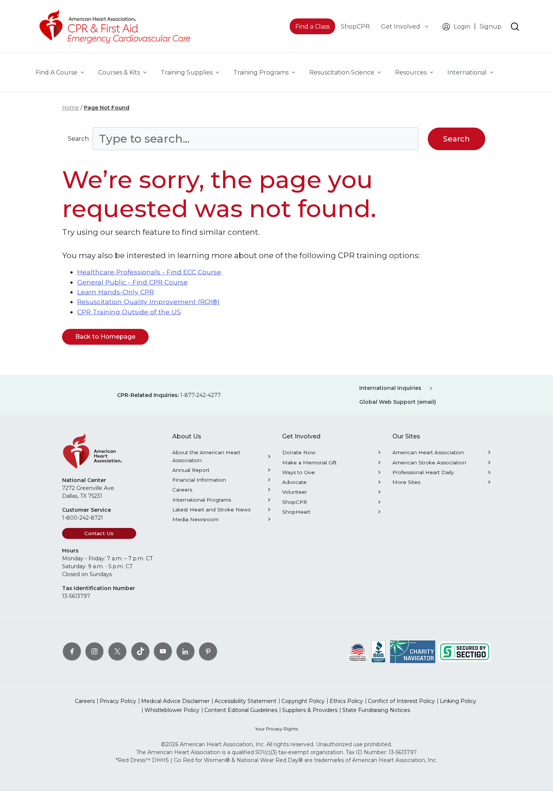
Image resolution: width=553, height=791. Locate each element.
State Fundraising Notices (376, 710)
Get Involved (401, 26)
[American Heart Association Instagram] (94, 651)
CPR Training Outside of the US (129, 312)
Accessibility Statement (245, 701)
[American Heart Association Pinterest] (208, 651)
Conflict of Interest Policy (401, 701)
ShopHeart (296, 512)
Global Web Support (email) (397, 402)
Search (78, 138)
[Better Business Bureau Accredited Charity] (378, 651)
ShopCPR (294, 502)
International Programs (201, 500)
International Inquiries (390, 388)
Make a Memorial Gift (309, 462)
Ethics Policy (346, 701)
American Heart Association (428, 452)
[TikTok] (140, 651)
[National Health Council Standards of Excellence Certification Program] (358, 651)
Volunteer (294, 492)
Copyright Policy (303, 701)
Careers (182, 490)
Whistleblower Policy (171, 710)
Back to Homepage (105, 336)
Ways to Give (298, 472)
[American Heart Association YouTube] (163, 651)
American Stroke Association (429, 462)
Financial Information (199, 480)
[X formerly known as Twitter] (117, 651)
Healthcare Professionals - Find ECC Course (149, 272)
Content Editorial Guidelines (240, 710)
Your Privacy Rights (276, 729)
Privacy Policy (118, 701)
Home (70, 107)
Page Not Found (106, 107)
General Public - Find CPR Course (132, 282)
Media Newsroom (195, 519)
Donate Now (299, 452)
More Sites (406, 482)
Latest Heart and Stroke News (211, 510)
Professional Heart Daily (423, 472)
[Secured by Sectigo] (464, 651)
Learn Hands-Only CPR (115, 292)
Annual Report (191, 470)
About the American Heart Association (206, 456)
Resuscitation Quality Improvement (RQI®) (148, 302)
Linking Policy (458, 701)
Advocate (294, 482)
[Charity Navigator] (412, 651)
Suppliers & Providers (309, 710)
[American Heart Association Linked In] (185, 651)
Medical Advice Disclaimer (175, 701)
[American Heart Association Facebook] (72, 651)
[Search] (515, 26)
